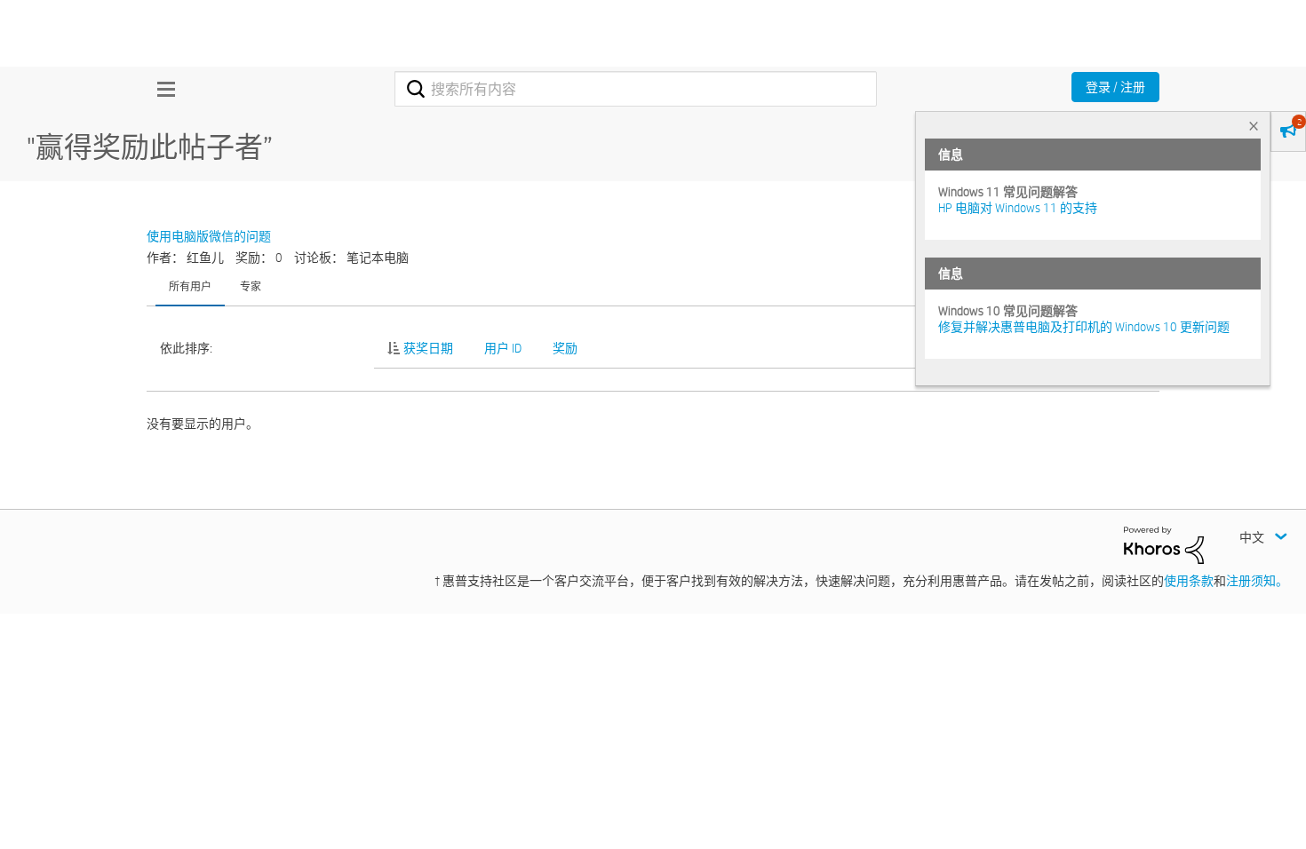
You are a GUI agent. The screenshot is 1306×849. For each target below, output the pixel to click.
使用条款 (1189, 581)
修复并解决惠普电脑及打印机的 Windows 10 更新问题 (1084, 327)
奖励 (565, 348)
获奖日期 (428, 348)
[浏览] (162, 89)
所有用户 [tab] (190, 286)
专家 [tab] (250, 286)
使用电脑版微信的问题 (209, 236)
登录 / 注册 (1115, 87)
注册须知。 (1257, 581)
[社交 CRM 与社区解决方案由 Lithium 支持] (1164, 544)
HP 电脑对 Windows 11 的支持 (1017, 208)
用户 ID (503, 348)
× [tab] (1253, 125)
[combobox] (635, 89)
